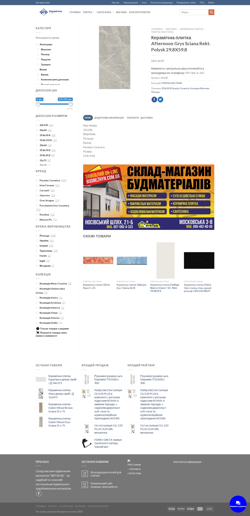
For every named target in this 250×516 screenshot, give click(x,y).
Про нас (116, 2)
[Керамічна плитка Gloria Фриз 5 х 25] (98, 261)
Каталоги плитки (139, 12)
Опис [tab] (88, 117)
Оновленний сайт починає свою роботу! (104, 485)
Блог (144, 2)
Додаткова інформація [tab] (109, 117)
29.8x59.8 (166, 88)
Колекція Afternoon (199, 88)
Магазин (121, 12)
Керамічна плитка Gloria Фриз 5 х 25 (96, 287)
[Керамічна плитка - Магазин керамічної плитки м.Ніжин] (50, 12)
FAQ (202, 2)
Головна (75, 12)
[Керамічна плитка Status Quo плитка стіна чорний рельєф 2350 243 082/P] (199, 261)
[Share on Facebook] (154, 99)
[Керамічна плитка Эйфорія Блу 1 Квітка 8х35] (132, 261)
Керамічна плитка (191, 29)
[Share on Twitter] (160, 99)
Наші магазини (130, 2)
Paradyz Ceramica (180, 88)
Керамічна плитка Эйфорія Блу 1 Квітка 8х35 (131, 287)
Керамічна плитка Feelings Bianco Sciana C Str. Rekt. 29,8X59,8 (164, 288)
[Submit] (211, 12)
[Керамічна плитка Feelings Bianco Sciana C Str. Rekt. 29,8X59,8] (165, 261)
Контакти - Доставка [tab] (140, 117)
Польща (155, 92)
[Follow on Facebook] (39, 493)
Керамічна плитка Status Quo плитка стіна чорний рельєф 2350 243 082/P (197, 288)
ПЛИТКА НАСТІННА (162, 32)
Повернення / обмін (186, 2)
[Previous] (90, 197)
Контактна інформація (162, 2)
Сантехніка (104, 12)
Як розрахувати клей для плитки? (105, 474)
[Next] (207, 197)
